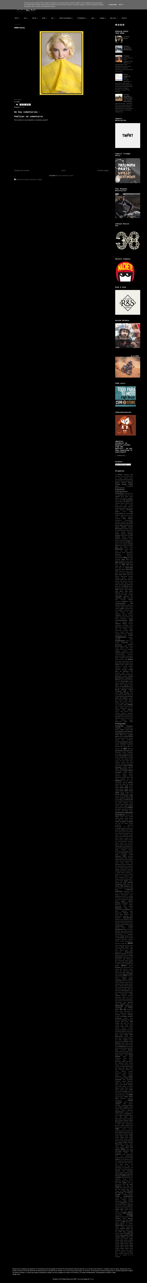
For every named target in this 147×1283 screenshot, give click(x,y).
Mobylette (130, 934)
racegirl (118, 1024)
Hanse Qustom (119, 765)
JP (129, 843)
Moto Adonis (118, 945)
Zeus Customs (120, 1253)
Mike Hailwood (129, 931)
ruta (121, 1066)
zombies (126, 1255)
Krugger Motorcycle (121, 869)
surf (120, 1132)
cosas (117, 647)
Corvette (130, 646)
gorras (117, 755)
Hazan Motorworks (121, 769)
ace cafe (130, 495)
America (127, 503)
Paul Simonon (119, 1000)
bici (129, 542)
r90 (128, 1023)
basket (118, 532)
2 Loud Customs (125, 476)
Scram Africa (129, 1078)
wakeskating (119, 1220)
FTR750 (127, 729)
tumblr (119, 1196)
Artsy (125, 515)
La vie (121, 875)
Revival (131, 1039)
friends (122, 729)
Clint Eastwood (122, 627)
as (128, 515)
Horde (126, 807)
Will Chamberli (129, 1225)
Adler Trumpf (119, 499)
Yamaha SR (129, 1233)
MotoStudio (125, 962)
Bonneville (129, 568)
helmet (130, 770)
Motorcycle (121, 960)
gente (124, 739)
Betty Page (125, 542)
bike (117, 545)
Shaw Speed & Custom (126, 1086)
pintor (117, 1011)
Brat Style (119, 574)
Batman (118, 533)
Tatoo (127, 1147)
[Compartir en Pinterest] (30, 105)
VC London (123, 1206)
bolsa (131, 566)
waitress (130, 1218)
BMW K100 (129, 559)
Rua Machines (120, 1063)
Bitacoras (120, 549)
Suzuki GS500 (120, 1137)
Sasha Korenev (128, 1073)
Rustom (127, 1064)
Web (124, 1222)
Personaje (120, 1006)
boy (131, 573)
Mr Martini (118, 963)
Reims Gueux (120, 1034)
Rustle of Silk (119, 1064)
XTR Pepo (123, 1232)
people (117, 1004)
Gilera (126, 746)
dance (127, 657)
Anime (119, 511)
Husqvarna (118, 809)
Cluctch (126, 628)
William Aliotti (121, 1227)
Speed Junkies (124, 1108)
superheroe (118, 1130)
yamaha (130, 1232)
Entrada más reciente (21, 170)
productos (119, 1018)
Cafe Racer (120, 591)
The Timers (124, 1169)
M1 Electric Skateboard (122, 899)
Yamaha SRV (129, 1237)
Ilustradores (120, 815)
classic (125, 623)
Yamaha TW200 (128, 1238)
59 (128, 479)
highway (124, 779)
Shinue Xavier (129, 1088)
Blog (125, 557)
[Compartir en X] (25, 105)
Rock (117, 1050)
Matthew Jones (119, 919)
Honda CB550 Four (127, 792)
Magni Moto (128, 908)
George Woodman (121, 744)
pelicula (130, 1002)
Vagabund (123, 1203)
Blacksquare (121, 555)
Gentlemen (130, 739)
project (127, 1018)
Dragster (126, 684)
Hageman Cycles (120, 762)
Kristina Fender (129, 867)
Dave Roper (118, 661)
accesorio (121, 495)
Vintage (130, 1215)
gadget (131, 734)
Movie (131, 962)
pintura (121, 1011)
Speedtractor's (120, 1112)
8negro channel (121, 482)
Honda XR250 (124, 806)
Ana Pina (124, 505)
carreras (117, 608)
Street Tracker (123, 1127)
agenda (117, 501)
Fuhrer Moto (129, 733)
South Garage (124, 1107)
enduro (126, 701)
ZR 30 (131, 1255)
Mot (126, 943)
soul (117, 1107)
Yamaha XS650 (128, 1243)
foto (131, 721)
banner (118, 527)
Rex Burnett (126, 1044)
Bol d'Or (123, 566)
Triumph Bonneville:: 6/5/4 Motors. (128, 47)
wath (116, 1221)
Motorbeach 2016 (120, 958)
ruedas (131, 1063)
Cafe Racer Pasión (121, 594)
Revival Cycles (119, 1041)
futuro (126, 734)
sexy (117, 1086)
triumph (119, 1194)
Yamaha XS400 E (128, 1242)
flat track (123, 716)
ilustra (131, 811)
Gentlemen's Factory (126, 743)
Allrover (123, 503)
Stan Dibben (129, 1115)
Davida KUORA (125, 664)
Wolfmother (130, 1227)
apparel (128, 513)
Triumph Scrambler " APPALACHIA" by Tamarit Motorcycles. (128, 98)
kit (132, 864)
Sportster (128, 1113)
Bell (131, 535)
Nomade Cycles (127, 977)
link (131, 886)
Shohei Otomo (119, 1091)
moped (122, 943)
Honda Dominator (120, 797)
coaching (126, 630)
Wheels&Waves (120, 1225)
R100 (131, 1021)
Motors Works (129, 960)
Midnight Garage (120, 931)
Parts (131, 997)
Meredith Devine (128, 924)
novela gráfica (124, 984)
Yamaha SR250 (119, 1235)
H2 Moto (123, 760)
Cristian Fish (119, 649)
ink (120, 820)
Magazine (119, 908)
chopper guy (119, 616)
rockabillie (124, 1050)
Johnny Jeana (119, 839)
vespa (117, 1209)
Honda (130, 782)
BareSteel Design (128, 528)
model (122, 936)
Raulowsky (118, 1031)
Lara (127, 877)
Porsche (130, 1014)
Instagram (123, 821)
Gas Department (120, 738)
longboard (119, 891)
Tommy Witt (125, 1181)
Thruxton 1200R (120, 1176)
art (132, 513)
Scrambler (119, 1079)
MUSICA (124, 18)
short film (130, 1091)
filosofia (130, 714)
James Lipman (122, 831)
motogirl (124, 953)
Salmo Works (129, 1068)
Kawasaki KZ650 (127, 854)
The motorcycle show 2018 (123, 1162)
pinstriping (130, 1009)
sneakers (119, 1103)
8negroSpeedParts (121, 491)
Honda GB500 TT (119, 799)
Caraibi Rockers (120, 605)
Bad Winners (129, 523)
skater (126, 1096)
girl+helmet (119, 750)
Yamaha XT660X (120, 1248)
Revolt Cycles (125, 1043)
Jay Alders (130, 831)
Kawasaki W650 (121, 856)
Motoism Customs (124, 955)
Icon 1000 (121, 811)
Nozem (131, 984)
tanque (118, 1145)
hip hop (130, 779)
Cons (131, 639)
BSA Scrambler (128, 579)
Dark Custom (124, 659)
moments (121, 937)
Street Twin (130, 1127)
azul (128, 522)
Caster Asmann (120, 611)
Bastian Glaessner (127, 532)
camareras (118, 601)
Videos (130, 1213)
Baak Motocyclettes (120, 523)
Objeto (127, 987)
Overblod (130, 992)
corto (126, 646)
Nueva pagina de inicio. (127, 76)
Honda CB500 (124, 791)
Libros (118, 886)
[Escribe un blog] (23, 105)
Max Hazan (118, 921)
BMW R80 (126, 564)
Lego (125, 882)
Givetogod (118, 752)
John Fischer (120, 838)
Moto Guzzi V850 (128, 948)
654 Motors (129, 481)
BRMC (125, 574)
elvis (122, 701)
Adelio (131, 496)
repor (120, 1038)
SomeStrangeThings (127, 1105)
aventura (118, 522)
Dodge (131, 681)
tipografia (118, 1177)
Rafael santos (125, 1026)
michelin (130, 927)
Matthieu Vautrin (128, 919)
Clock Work (130, 627)
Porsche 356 (119, 1016)
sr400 (124, 1115)
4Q (127, 479)
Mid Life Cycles (128, 929)
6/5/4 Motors (122, 481)
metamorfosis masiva (124, 926)
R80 (125, 1023)
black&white (129, 552)
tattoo (123, 1149)
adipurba (130, 498)
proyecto (125, 1020)
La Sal (124, 874)
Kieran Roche (126, 862)
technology (119, 1152)
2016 (131, 476)
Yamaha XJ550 (119, 1240)
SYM (129, 1140)
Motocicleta (120, 952)
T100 (131, 1140)
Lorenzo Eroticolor (125, 893)
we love (120, 1221)
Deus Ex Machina (122, 671)
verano (131, 1207)
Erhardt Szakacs (125, 703)
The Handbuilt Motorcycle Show (124, 1161)
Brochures (130, 574)
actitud (118, 496)
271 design (119, 478)
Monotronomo (129, 941)
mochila (117, 936)
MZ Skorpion (124, 969)
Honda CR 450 (119, 796)
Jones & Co (124, 843)
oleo (123, 992)
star (117, 1117)
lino (116, 888)
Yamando (118, 1250)
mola (116, 937)
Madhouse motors (122, 904)
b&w (131, 522)
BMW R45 (125, 562)
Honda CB (118, 784)
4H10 (124, 479)
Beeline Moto (124, 535)
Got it (121, 4)
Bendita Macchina (127, 537)
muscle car (129, 963)
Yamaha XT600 (128, 1246)
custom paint (129, 652)
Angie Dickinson (120, 509)
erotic (121, 705)
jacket (123, 830)
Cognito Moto (125, 632)
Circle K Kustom (122, 622)
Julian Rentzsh (128, 844)
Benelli (131, 538)
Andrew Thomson (128, 506)
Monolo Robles (120, 941)
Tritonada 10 (122, 1193)
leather (126, 881)
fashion (130, 710)
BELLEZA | (114, 18)
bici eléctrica (124, 543)
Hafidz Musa (129, 760)
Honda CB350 (124, 787)
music (118, 965)
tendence (118, 1154)
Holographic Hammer (121, 782)
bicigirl (130, 544)
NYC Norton (118, 987)
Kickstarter (126, 861)
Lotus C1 (125, 896)
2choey (126, 478)
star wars (125, 1117)
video (124, 1213)
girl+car (130, 748)
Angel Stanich (129, 508)
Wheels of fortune (126, 1223)
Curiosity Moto (127, 651)
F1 (119, 706)
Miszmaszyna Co (121, 934)
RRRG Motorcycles (127, 1061)
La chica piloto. (126, 37)
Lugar (131, 898)
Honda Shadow (123, 802)
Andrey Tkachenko (120, 508)
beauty (117, 535)
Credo (131, 647)
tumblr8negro (128, 1196)
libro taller (130, 884)
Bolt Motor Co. (120, 567)
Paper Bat (126, 997)
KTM (120, 871)
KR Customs (129, 866)
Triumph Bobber (128, 1194)
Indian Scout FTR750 (126, 816)
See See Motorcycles (126, 1083)
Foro (127, 721)
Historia (119, 781)
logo (128, 888)
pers (131, 1004)
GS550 (131, 757)
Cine (131, 620)
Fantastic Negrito (121, 710)
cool (127, 641)
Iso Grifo (128, 826)
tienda (128, 1176)
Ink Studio (125, 820)
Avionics (124, 522)
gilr (129, 746)
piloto (117, 1009)
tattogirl (118, 1149)
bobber (117, 566)
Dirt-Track (119, 676)
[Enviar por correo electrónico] (21, 105)
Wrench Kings (125, 1228)
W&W (125, 1218)
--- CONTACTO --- (121, 455)
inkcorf (131, 820)
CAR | (26, 18)
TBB (131, 1151)
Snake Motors (128, 1102)
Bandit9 (131, 525)
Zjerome (127, 1253)
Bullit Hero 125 (119, 586)
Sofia (125, 1103)
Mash (131, 916)
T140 (117, 1142)
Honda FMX (129, 797)
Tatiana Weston (120, 1147)
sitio (127, 1094)
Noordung (118, 979)
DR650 (117, 684)
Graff (120, 755)
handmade (130, 764)
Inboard (128, 815)
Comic (130, 635)
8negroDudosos (120, 488)
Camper (131, 601)
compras (130, 637)
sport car (122, 1113)
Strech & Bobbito (120, 1125)
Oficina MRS (127, 989)
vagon (129, 1202)
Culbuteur (130, 649)
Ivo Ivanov (127, 828)
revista (126, 1039)
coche (131, 630)
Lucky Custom (125, 897)
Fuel (131, 729)
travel (131, 1189)
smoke (130, 1100)
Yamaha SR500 (120, 1237)
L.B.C (124, 871)
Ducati (126, 686)
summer (130, 1128)
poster (125, 1016)
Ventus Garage (125, 1207)
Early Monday (125, 693)
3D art (121, 479)
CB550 (131, 611)
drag (122, 684)
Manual (128, 909)
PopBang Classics (121, 1014)
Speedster (130, 1110)
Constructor (120, 641)
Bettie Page (118, 542)
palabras (125, 995)
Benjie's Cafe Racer (120, 540)
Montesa (117, 943)
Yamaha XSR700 (119, 1245)
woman (117, 1228)
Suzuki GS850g (128, 1139)
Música (131, 965)
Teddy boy (128, 1152)
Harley (126, 765)
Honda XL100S (124, 804)
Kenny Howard (129, 859)
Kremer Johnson (120, 867)
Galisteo (121, 736)
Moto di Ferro (126, 945)
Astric (118, 517)
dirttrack (126, 676)
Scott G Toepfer (120, 1078)
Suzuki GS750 (119, 1139)
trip (121, 1191)
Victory (118, 1211)
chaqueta (118, 615)
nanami (131, 969)
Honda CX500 (128, 796)
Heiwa (126, 770)
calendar (130, 594)
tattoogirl (119, 1151)
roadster (130, 1046)
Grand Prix (130, 755)
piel (126, 1007)
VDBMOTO (130, 1206)
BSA (122, 579)
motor (131, 955)
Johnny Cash (129, 838)
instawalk (130, 821)
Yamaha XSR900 (128, 1245)
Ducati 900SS (129, 688)
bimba (131, 547)
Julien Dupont (119, 846)
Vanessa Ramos (123, 1204)
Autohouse (120, 520)
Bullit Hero (130, 584)
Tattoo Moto (129, 1149)
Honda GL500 (128, 799)
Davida (117, 664)
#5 (116, 474)
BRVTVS (117, 579)
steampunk (130, 1118)
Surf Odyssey (126, 1132)
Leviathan (118, 884)
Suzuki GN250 (129, 1135)
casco (121, 610)
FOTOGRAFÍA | (82, 18)
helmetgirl (119, 772)
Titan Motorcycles (127, 1177)
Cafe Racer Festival (127, 593)
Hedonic (130, 769)
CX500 (123, 656)
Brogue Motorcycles (122, 576)
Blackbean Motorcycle (124, 554)
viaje (122, 1209)
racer (123, 1024)
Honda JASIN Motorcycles (122, 801)
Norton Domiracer (120, 982)
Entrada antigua (103, 170)
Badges (117, 525)
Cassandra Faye (128, 610)
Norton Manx (129, 982)
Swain (126, 1140)
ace (126, 495)
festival (126, 714)
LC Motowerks (128, 879)
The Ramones (126, 1167)
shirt (127, 1089)
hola (124, 780)
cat (127, 611)
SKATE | (35, 18)
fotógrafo (119, 728)
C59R (117, 589)
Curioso (118, 652)
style (118, 1129)
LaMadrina (127, 875)
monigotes (118, 939)
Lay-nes (121, 879)
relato (127, 1034)
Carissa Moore (129, 606)
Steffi (117, 1120)
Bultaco (126, 586)
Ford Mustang (122, 720)
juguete (121, 844)
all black (127, 501)
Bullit (123, 583)
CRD (128, 647)
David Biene (126, 661)
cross (126, 649)
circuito (131, 622)
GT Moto (118, 759)
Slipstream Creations (126, 1098)
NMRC (125, 976)
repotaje (124, 1038)
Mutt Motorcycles (126, 967)
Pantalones (118, 997)
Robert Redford (119, 1048)
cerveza (118, 613)
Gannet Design (128, 736)
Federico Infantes (121, 713)
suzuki (131, 1134)
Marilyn (127, 913)
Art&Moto (118, 515)
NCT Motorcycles (125, 970)
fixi (116, 716)
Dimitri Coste (123, 674)
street (128, 1125)
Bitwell (127, 549)
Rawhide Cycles (126, 1031)
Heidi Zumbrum (119, 770)
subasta (125, 1128)
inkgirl (117, 821)
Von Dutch (127, 1216)
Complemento (121, 637)
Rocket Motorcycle (120, 1051)
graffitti (124, 755)
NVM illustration (128, 985)
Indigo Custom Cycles (122, 818)
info (116, 820)
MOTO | (17, 18)
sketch (131, 1096)
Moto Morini (120, 950)
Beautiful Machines (127, 533)
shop (126, 1091)
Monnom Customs (127, 939)
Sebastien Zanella (121, 1081)
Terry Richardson (127, 1154)
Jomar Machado (123, 841)
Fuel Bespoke (119, 731)
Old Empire (125, 990)
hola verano (129, 780)
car (131, 603)
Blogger (92, 1279)
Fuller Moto (119, 734)
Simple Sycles (129, 1093)
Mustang (118, 967)
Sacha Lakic (122, 1068)
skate (131, 1095)
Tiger (131, 1175)
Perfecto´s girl (125, 1004)
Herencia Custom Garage (124, 774)
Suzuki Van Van (119, 1140)
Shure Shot (122, 1093)
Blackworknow (119, 557)
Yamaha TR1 (119, 1238)
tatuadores (126, 1151)
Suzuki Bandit (120, 1135)
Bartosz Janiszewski (127, 530)
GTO (122, 759)
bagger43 (126, 525)
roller (123, 1053)
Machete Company (122, 903)
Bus (123, 587)
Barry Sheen (118, 530)
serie (126, 1084)
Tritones (130, 1193)
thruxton (130, 1174)
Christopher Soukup (126, 618)
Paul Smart (126, 1000)
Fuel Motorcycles (120, 733)
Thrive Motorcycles (121, 1174)
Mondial (131, 937)
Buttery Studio (129, 587)
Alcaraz (122, 501)
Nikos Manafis (119, 975)
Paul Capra (122, 999)
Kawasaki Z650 (123, 857)
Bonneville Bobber (120, 569)
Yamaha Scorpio (120, 1233)
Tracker (123, 1189)
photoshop (119, 1007)
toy (116, 1189)
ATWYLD (124, 517)
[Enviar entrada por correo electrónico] (17, 104)
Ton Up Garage (121, 1182)
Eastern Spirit (128, 694)
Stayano (124, 1118)
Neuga (128, 972)
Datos (130, 659)
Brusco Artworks (127, 578)
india (131, 815)
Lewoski (124, 884)
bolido (128, 566)
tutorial (117, 1197)
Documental (125, 681)
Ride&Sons (123, 1046)
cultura (118, 651)
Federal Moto (128, 711)
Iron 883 (118, 823)
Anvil (126, 511)
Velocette (118, 1207)
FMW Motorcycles (120, 718)
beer (129, 535)
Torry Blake (130, 1187)
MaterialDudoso (128, 918)
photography (129, 1006)
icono (127, 811)
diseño (131, 676)
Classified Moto (128, 625)
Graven (117, 757)
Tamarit (125, 1142)
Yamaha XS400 (119, 1242)
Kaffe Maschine (125, 848)
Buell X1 (125, 581)
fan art (130, 708)
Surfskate (126, 1134)
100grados (127, 474)
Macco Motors (127, 901)
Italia (123, 828)
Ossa (126, 992)
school (125, 1076)
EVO (116, 706)
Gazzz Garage (129, 738)
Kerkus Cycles (119, 861)
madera (131, 903)
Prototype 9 (118, 1019)
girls (131, 750)
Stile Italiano (125, 1122)
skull (117, 1098)
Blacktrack (130, 555)
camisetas (125, 601)
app (124, 513)
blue (129, 557)
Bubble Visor (119, 581)
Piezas (130, 1007)
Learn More (112, 4)
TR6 (119, 1189)
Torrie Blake (123, 1187)
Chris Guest (126, 616)
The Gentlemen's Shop (126, 1159)
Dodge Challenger (120, 683)
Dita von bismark (123, 679)
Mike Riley (118, 932)
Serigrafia (130, 1084)
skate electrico (119, 1096)
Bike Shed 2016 (128, 545)
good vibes (118, 754)
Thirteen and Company (124, 1171)
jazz (116, 833)
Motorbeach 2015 (128, 957)
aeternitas (129, 500)
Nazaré (117, 970)
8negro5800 (130, 486)
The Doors (128, 1157)
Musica (125, 965)
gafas (117, 736)
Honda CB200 (124, 785)
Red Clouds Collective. (126, 1033)
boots (128, 571)
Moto (130, 943)
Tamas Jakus (129, 1144)
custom (123, 652)
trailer (128, 1189)
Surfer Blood (119, 1134)
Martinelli (126, 916)
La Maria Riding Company (123, 872)
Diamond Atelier (120, 673)
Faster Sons (119, 711)
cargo (123, 606)
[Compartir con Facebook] (27, 105)
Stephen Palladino (124, 1120)
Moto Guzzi (125, 947)
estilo (125, 705)
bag (121, 525)
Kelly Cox (122, 859)
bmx (131, 564)
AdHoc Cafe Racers (121, 498)
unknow (125, 1199)
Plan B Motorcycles (121, 1013)
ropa (117, 1055)
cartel (122, 608)
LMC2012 (120, 888)
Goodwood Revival (127, 754)
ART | (53, 18)
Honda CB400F (124, 789)
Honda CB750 (120, 794)
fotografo (129, 726)
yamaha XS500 (119, 1243)
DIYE (129, 679)
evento (130, 705)
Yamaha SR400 (128, 1235)
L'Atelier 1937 (129, 871)
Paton (117, 999)
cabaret (121, 589)
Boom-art (123, 571)
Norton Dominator (128, 980)
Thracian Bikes (128, 1172)
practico (130, 1016)
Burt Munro (118, 587)
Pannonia (130, 995)
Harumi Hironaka (128, 767)
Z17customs (123, 1251)
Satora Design (122, 1074)
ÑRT (123, 987)
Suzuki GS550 (129, 1137)
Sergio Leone (119, 1084)
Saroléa (125, 1071)
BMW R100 (118, 563)
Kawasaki (124, 853)
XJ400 (131, 1230)
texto (118, 1156)
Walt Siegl (126, 1220)
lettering (130, 882)
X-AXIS (127, 1230)
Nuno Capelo (119, 985)
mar (132, 909)
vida (122, 1211)
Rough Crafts (124, 1054)
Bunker (131, 586)
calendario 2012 (121, 598)
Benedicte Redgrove (122, 538)
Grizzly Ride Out (124, 757)
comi (126, 635)
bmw (124, 559)
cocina (117, 632)
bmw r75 (118, 564)
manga (124, 909)
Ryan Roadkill (126, 1066)
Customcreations (121, 654)
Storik (123, 1123)
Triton (124, 1191)
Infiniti (131, 818)
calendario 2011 (128, 596)
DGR (131, 671)
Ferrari (122, 715)
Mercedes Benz (119, 924)
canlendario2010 (122, 603)
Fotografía (120, 726)
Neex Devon (122, 972)
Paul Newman (129, 999)
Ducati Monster (122, 689)
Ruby (127, 1063)
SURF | (44, 18)
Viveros (122, 1216)
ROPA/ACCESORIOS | (66, 18)
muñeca (123, 963)
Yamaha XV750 (129, 1248)
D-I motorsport (129, 656)
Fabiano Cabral (124, 706)
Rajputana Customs (127, 1029)
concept (122, 639)
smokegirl (119, 1102)
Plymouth (130, 1013)
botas (128, 573)
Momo (127, 937)
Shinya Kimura (120, 1089)
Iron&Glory (121, 825)
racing (127, 1024)
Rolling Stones (129, 1053)
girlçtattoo (126, 750)
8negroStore (119, 493)
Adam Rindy (125, 496)
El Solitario (124, 698)
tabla (121, 1142)
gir (122, 748)
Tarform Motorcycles (127, 1145)
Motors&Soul (118, 962)
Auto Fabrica (128, 518)
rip (127, 1046)
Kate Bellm (125, 851)
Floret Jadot (129, 716)
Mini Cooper (129, 932)
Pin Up (22, 107)
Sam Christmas (120, 1069)
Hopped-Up (121, 807)
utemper (117, 1202)
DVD (125, 691)
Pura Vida (130, 1019)
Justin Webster (127, 846)
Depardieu (125, 669)
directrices (130, 674)
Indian (117, 816)
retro (121, 1039)
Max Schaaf (124, 921)
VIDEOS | (103, 18)
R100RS (118, 1023)
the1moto (130, 1169)
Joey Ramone (129, 836)
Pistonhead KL (128, 1011)
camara (130, 599)
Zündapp (117, 1256)
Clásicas (118, 623)
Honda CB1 (125, 784)
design (131, 669)
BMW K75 (118, 561)
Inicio (63, 170)
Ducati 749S (121, 688)
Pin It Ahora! (18, 99)
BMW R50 (130, 562)
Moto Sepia (129, 950)
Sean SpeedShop (128, 1079)
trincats (117, 1191)
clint (116, 627)
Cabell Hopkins (128, 589)
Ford (126, 718)
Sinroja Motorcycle (120, 1094)
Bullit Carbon (129, 583)
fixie (119, 716)
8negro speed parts (124, 485)
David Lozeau (129, 663)
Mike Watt (123, 932)
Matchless (119, 917)
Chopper (126, 56)
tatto (131, 1147)
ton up (131, 1181)
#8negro (121, 474)
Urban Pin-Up (128, 1201)
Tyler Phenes (124, 1197)
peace (125, 1002)
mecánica (123, 922)
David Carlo (122, 663)
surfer (131, 1132)
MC (129, 921)
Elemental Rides (123, 699)
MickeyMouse (119, 929)
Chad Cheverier (127, 613)
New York (126, 974)
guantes (127, 759)
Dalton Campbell (120, 657)
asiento (131, 515)
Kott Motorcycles (120, 866)
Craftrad (123, 647)
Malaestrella (118, 909)
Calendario (119, 596)
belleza (118, 537)
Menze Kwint (129, 922)
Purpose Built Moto (122, 1021)
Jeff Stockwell (124, 835)
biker (117, 547)
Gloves (125, 752)
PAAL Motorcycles (122, 994)
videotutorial (121, 1215)
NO (129, 975)
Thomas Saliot (119, 1172)
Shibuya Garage (120, 1088)
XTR (117, 1231)
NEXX (131, 974)
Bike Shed (121, 545)
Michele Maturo (121, 927)
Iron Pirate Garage (127, 823)
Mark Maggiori (125, 914)
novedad (117, 984)
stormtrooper (129, 1123)
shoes (131, 1089)
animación (129, 510)
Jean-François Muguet (124, 833)
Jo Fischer (123, 836)
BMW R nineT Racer (127, 561)
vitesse (117, 1216)
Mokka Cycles (129, 936)
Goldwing (130, 752)
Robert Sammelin (128, 1048)
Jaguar (127, 830)
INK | (93, 18)
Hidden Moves (126, 777)
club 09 (119, 628)
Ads (124, 500)
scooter (130, 1076)
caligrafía (124, 599)
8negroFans (119, 490)
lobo (124, 888)
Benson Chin (129, 540)
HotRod (130, 807)
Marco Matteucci (122, 911)
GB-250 (118, 739)
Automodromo (129, 520)
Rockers (130, 1050)
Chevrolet (125, 615)
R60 (122, 1023)
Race (131, 1023)
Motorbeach (119, 957)
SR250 (121, 1115)
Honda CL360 (129, 794)
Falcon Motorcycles (121, 708)
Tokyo (126, 1179)
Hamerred (124, 764)
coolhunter (125, 642)
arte (122, 515)
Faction (131, 706)
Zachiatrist (130, 1251)
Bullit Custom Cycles (121, 584)
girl (125, 748)
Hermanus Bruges (122, 775)
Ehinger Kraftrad (123, 696)
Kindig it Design (127, 864)
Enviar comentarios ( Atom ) (66, 175)
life (122, 886)
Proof (131, 1018)
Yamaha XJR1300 (128, 1240)
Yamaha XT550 (119, 1246)
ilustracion (119, 813)
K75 (120, 848)
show (117, 1093)
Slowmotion (121, 1100)
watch (131, 1220)
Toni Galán (127, 1186)
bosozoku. (124, 572)
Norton (125, 979)
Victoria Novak (128, 1209)
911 (126, 493)
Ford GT (130, 718)
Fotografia (120, 723)
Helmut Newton (128, 772)
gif (122, 746)
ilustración (128, 813)
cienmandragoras (122, 620)
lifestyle (127, 886)
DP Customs (129, 683)
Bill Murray (125, 547)
